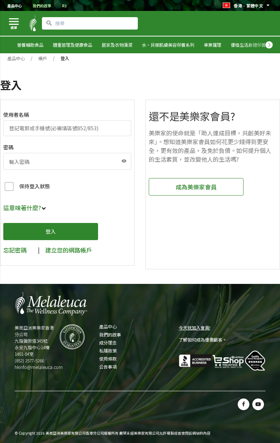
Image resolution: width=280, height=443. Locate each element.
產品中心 (14, 5)
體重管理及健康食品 (72, 45)
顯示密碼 (124, 160)
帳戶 (42, 58)
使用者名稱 (16, 114)
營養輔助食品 (30, 45)
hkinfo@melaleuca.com (39, 367)
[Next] (269, 45)
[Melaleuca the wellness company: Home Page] (32, 23)
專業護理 (212, 45)
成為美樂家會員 (196, 186)
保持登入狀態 (34, 186)
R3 (64, 5)
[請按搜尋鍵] (49, 23)
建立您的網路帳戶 (68, 250)
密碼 (8, 147)
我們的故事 (42, 5)
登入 (51, 231)
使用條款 (108, 359)
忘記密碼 (15, 250)
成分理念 (108, 342)
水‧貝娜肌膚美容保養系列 (168, 45)
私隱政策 (108, 350)
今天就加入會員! (194, 327)
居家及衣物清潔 (117, 45)
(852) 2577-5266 (29, 360)
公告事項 (108, 367)
